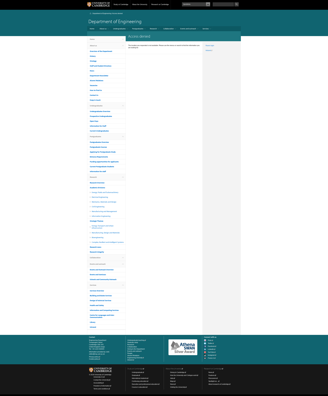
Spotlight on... (213, 381)
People (129, 353)
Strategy (93, 61)
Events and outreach (188, 28)
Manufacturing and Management (104, 211)
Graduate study (132, 342)
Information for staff (98, 171)
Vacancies (93, 85)
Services (206, 28)
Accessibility (98, 383)
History (93, 56)
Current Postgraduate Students (102, 166)
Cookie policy (94, 359)
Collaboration (168, 28)
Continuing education (139, 381)
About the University (139, 4)
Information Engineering (101, 216)
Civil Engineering (98, 206)
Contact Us (94, 95)
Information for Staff (98, 126)
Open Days (94, 121)
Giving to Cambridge (177, 372)
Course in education (139, 387)
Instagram (211, 355)
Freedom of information (102, 386)
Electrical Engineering (100, 197)
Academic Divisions (97, 187)
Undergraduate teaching (135, 340)
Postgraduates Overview (99, 142)
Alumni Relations (96, 80)
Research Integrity (97, 252)
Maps (172, 381)
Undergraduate (137, 372)
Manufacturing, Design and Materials (106, 233)
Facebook (211, 346)
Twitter (210, 343)
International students (139, 378)
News (92, 71)
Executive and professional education (145, 384)
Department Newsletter (99, 75)
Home (92, 28)
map (102, 347)
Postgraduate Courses (98, 147)
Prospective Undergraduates (101, 116)
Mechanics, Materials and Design (104, 202)
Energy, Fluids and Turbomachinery (105, 192)
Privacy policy (94, 357)
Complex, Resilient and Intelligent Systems (108, 242)
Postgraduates (137, 28)
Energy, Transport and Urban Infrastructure (103, 227)
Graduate (135, 375)
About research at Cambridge (218, 384)
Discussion (212, 378)
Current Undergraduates (99, 131)
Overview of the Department (101, 51)
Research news (95, 247)
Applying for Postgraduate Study (103, 152)
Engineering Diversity (134, 358)
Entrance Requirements (99, 157)
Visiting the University (177, 387)
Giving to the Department (136, 349)
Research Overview (97, 183)
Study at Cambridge (121, 4)
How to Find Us (96, 90)
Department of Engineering (102, 13)
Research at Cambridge (160, 4)
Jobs (171, 378)
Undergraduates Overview (100, 111)
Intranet (93, 327)
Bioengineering (97, 237)
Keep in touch (95, 100)
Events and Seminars (98, 274)
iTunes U (211, 358)
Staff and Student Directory (100, 66)
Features (211, 375)
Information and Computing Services (104, 310)
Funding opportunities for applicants (104, 162)
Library (92, 322)
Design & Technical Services (100, 300)
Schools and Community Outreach (103, 279)
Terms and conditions (101, 389)
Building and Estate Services (101, 295)
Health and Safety (97, 305)
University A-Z (98, 377)
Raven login (210, 45)
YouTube (211, 352)
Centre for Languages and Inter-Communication (102, 316)
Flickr (210, 340)
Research (153, 28)
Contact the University (101, 380)
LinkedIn (211, 349)
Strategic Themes (96, 221)
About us (103, 28)
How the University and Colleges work (183, 375)
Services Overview (97, 291)
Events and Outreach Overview (102, 269)
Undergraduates (119, 28)
